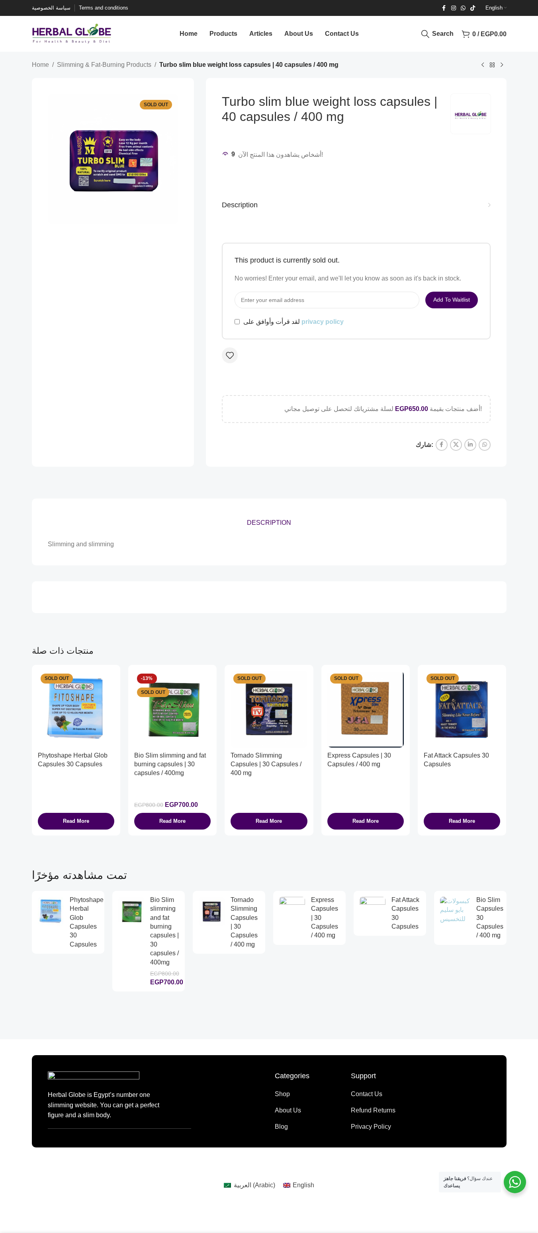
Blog (281, 1126)
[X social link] (456, 445)
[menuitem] (249, 1185)
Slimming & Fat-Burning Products (104, 64)
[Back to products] (492, 65)
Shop (282, 1094)
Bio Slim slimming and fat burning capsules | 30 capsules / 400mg (170, 764)
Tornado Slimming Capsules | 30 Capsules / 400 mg (266, 764)
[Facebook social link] (444, 8)
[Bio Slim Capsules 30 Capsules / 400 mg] (455, 910)
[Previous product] (482, 65)
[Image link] (93, 1076)
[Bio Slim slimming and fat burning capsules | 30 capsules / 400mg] (172, 709)
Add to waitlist (451, 299)
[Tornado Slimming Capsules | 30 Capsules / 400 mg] (269, 709)
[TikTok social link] (472, 8)
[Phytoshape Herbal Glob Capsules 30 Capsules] (76, 709)
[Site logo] (72, 33)
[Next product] (502, 65)
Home (40, 64)
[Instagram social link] (453, 8)
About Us (288, 1110)
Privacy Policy (371, 1126)
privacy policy (322, 321)
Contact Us (366, 1094)
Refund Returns (373, 1110)
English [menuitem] (303, 1185)
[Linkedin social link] (470, 445)
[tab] (269, 522)
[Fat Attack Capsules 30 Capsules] (462, 709)
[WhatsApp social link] (463, 8)
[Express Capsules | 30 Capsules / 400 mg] (365, 709)
